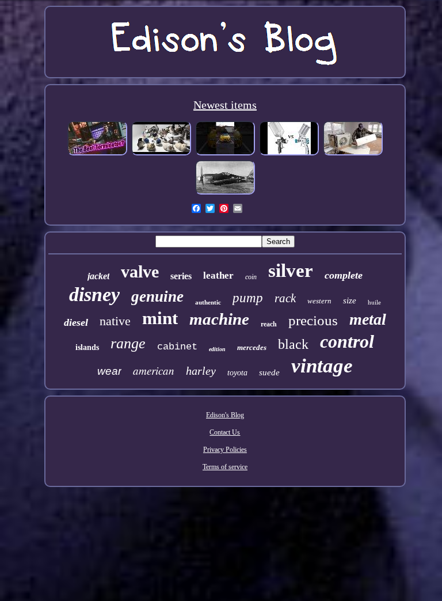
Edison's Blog (225, 415)
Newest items (225, 104)
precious (313, 320)
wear (109, 371)
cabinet (177, 346)
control (347, 341)
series (181, 276)
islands (87, 347)
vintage (322, 366)
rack (285, 298)
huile (374, 302)
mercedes (251, 347)
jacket (98, 276)
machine (219, 319)
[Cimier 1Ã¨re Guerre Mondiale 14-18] (225, 193)
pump (248, 298)
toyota (237, 372)
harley (201, 370)
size (349, 300)
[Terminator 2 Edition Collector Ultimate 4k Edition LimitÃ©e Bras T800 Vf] (97, 154)
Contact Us (224, 432)
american (153, 370)
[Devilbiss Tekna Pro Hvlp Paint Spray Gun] (289, 154)
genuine (157, 296)
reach (269, 324)
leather (218, 275)
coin (251, 277)
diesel (76, 322)
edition (217, 349)
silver (290, 270)
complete (344, 275)
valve (140, 271)
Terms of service (225, 467)
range (128, 343)
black (293, 344)
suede (269, 372)
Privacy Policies (225, 450)
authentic (208, 302)
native (115, 321)
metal (367, 319)
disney (94, 294)
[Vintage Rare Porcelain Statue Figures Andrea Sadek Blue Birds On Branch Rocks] (161, 154)
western (319, 300)
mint (160, 318)
